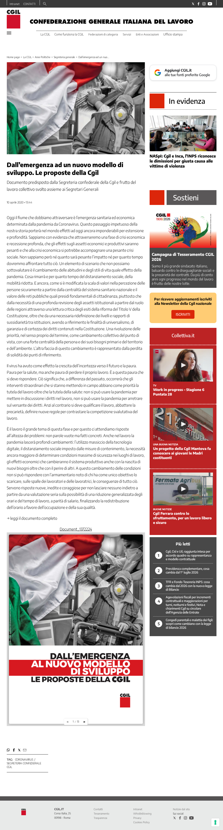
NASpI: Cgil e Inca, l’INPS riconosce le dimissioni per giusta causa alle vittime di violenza (183, 160)
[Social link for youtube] (210, 3)
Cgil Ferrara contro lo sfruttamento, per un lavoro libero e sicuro (182, 518)
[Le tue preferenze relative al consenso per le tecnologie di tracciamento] (215, 822)
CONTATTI (29, 4)
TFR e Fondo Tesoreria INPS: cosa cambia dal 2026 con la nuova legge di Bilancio (189, 585)
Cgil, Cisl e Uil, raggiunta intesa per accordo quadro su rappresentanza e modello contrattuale (188, 555)
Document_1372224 (76, 529)
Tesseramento (101, 813)
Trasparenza (100, 818)
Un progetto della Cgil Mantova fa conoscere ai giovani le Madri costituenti (182, 453)
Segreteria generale (64, 57)
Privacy (137, 818)
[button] (8, 750)
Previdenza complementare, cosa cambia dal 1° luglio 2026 (187, 570)
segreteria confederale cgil (24, 765)
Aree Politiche (42, 57)
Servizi (127, 34)
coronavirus (24, 759)
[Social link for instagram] (204, 3)
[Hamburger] (9, 32)
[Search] (44, 4)
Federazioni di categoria (103, 34)
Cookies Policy (141, 822)
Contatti (98, 809)
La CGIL (27, 57)
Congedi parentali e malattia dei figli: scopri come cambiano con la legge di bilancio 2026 (189, 623)
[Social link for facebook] (198, 3)
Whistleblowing (142, 813)
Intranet (15, 4)
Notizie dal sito (181, 809)
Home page (13, 57)
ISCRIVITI (183, 314)
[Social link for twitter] (193, 3)
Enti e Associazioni (147, 34)
